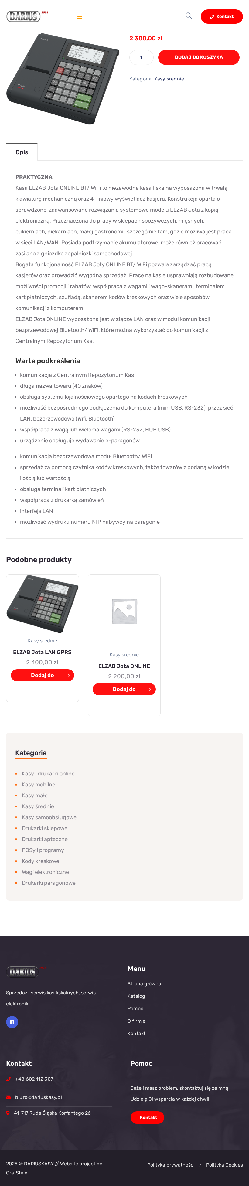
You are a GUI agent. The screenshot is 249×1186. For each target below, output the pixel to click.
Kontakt (225, 16)
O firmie (137, 1021)
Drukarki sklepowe (44, 828)
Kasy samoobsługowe (49, 817)
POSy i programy (43, 850)
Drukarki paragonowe (49, 883)
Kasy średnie (169, 79)
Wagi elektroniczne (45, 872)
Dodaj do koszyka (199, 57)
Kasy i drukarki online (48, 773)
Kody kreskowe (40, 861)
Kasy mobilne (38, 784)
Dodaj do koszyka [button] (42, 676)
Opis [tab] (21, 152)
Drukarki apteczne (45, 839)
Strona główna (145, 984)
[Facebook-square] (12, 1022)
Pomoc (135, 1008)
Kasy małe (35, 795)
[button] (200, 1165)
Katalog (136, 996)
